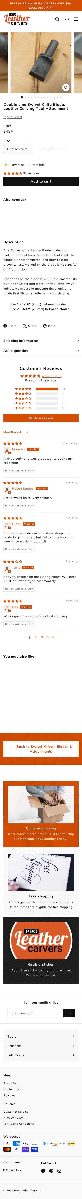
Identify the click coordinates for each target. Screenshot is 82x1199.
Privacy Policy (13, 1117)
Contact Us (11, 1089)
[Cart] (66, 19)
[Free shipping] (41, 872)
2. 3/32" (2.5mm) (51, 150)
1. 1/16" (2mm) (17, 149)
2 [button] (36, 637)
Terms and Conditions (18, 1123)
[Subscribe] (69, 1013)
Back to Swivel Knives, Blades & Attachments (43, 748)
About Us (10, 1083)
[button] (13, 173)
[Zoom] (66, 87)
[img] (12, 443)
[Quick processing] (41, 804)
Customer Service (15, 1111)
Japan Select (12, 117)
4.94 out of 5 (52, 376)
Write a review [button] (41, 418)
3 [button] (42, 637)
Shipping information (20, 341)
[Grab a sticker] (41, 940)
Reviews (9, 1095)
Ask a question (15, 351)
